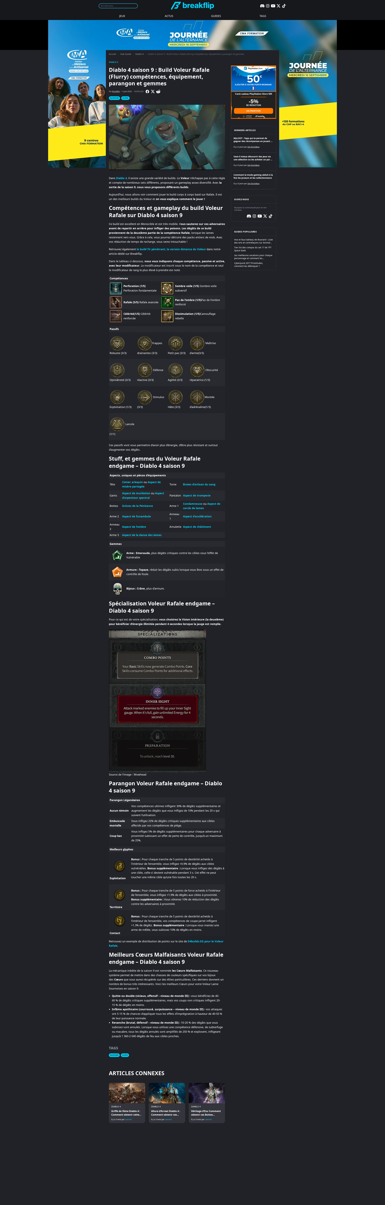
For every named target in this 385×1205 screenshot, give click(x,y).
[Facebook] (147, 91)
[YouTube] (273, 5)
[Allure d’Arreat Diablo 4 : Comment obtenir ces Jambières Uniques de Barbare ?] (167, 1103)
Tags (263, 16)
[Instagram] (267, 5)
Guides (216, 16)
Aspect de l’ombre (134, 526)
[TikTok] (284, 5)
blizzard (114, 98)
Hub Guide (125, 54)
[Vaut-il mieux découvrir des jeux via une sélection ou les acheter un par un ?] (253, 162)
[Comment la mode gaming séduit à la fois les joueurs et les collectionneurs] (253, 180)
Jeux (122, 16)
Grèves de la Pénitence (137, 506)
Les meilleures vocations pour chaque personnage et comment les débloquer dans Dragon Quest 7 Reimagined (253, 257)
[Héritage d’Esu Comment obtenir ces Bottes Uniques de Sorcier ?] (207, 1103)
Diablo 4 (139, 54)
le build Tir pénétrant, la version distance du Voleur (171, 249)
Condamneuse (192, 504)
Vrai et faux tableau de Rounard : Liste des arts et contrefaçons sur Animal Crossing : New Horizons (253, 241)
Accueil (112, 54)
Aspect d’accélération (197, 516)
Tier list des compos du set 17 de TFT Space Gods (252, 249)
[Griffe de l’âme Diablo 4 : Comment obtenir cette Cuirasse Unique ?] (127, 1103)
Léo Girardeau (253, 147)
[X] (278, 5)
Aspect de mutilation (136, 493)
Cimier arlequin (132, 482)
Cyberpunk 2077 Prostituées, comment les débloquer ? (248, 264)
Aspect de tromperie (197, 495)
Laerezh (128, 1119)
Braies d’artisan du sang (199, 484)
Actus (169, 16)
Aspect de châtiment (197, 526)
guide (125, 98)
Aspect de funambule (136, 516)
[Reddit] (158, 91)
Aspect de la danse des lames (142, 535)
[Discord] (262, 5)
